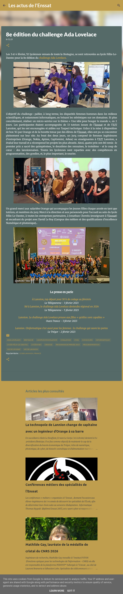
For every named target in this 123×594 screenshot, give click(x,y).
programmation (91, 344)
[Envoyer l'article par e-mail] (8, 336)
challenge (66, 340)
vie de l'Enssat (13, 349)
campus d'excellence (47, 340)
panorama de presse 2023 (68, 344)
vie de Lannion (31, 349)
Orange (48, 344)
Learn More (56, 590)
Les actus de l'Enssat (29, 5)
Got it (71, 590)
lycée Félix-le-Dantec (17, 344)
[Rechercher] (55, 5)
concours (87, 340)
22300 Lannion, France (30, 353)
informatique (103, 340)
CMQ (76, 340)
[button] (8, 45)
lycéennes (36, 344)
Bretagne (28, 340)
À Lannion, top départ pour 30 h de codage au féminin (61, 299)
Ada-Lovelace (14, 340)
